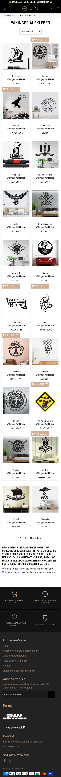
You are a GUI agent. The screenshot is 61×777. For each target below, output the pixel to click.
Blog (5, 645)
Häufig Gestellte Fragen (15, 660)
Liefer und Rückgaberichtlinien (19, 670)
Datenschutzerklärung (14, 655)
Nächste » (35, 538)
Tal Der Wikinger (18, 768)
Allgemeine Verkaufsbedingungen (20, 650)
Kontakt (7, 665)
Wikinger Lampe (11, 572)
